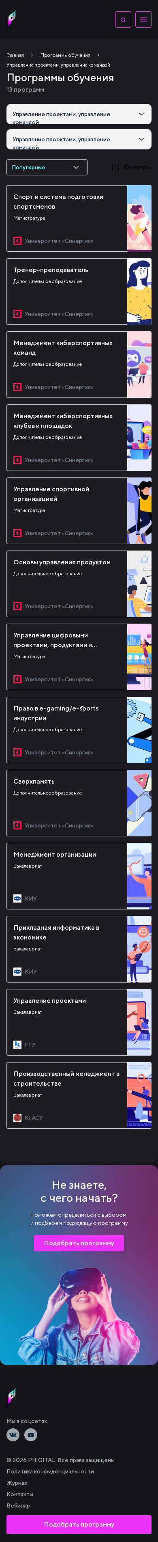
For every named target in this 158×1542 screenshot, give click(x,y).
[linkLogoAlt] (11, 1396)
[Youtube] (30, 1434)
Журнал (17, 1482)
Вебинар (18, 1505)
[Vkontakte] (12, 1434)
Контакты (19, 1494)
